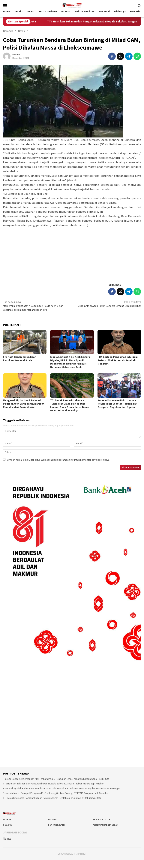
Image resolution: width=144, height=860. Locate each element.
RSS (9, 838)
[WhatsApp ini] (137, 56)
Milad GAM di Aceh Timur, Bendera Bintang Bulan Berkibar (109, 303)
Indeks (7, 819)
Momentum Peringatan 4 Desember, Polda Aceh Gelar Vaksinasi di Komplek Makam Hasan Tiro (33, 305)
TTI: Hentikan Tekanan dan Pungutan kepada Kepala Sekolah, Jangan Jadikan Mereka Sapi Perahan (53, 783)
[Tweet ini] (120, 56)
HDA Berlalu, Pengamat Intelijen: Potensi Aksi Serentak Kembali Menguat (118, 360)
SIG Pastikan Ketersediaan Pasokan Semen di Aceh (19, 358)
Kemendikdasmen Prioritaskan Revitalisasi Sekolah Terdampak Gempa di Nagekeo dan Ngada (117, 404)
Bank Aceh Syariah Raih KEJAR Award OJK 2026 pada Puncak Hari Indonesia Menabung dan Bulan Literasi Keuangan (61, 788)
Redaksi (52, 819)
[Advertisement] (72, 253)
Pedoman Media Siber (105, 825)
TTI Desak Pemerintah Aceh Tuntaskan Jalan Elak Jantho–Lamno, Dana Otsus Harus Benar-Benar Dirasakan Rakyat (70, 405)
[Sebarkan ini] (112, 56)
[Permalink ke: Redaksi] (6, 56)
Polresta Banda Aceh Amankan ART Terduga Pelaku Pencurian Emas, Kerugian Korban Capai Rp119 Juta (56, 779)
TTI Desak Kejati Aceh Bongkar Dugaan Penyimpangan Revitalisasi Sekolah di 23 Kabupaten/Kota (52, 798)
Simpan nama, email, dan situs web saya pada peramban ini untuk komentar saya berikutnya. (58, 459)
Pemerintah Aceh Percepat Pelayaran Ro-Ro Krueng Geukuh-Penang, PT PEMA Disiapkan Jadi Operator (55, 793)
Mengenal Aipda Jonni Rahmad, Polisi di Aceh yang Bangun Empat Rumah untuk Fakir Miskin (23, 404)
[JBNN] (72, 5)
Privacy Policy (101, 819)
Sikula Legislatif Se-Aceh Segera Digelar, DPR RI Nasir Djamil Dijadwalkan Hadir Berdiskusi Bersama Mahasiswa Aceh (70, 362)
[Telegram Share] (129, 56)
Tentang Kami (56, 825)
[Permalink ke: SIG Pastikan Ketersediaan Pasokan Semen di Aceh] (24, 342)
